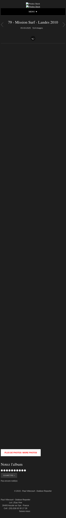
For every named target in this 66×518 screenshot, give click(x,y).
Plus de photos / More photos (20, 453)
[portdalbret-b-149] (57, 477)
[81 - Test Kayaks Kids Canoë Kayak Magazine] (2, 24)
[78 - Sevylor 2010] (64, 24)
